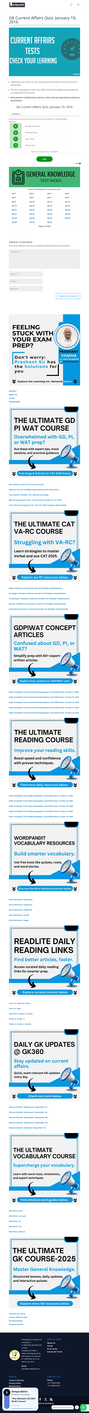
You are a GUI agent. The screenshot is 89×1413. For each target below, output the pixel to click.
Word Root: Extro (16, 1211)
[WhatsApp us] (83, 1407)
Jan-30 (32, 222)
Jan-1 (14, 193)
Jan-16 (67, 205)
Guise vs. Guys (15, 1008)
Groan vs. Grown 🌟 (17, 1019)
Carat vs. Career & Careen (19, 1003)
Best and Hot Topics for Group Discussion (26, 484)
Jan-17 (14, 210)
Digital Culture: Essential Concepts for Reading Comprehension (35, 588)
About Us (51, 1343)
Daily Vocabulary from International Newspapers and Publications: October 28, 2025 (44, 702)
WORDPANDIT (14, 402)
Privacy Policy (15, 1383)
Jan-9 (14, 201)
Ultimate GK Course (17, 1314)
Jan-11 (49, 201)
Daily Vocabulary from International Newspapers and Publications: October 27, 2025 (44, 707)
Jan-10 (32, 201)
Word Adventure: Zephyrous (20, 905)
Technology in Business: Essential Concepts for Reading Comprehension (39, 598)
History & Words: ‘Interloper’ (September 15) (27, 1128)
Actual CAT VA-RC (54, 1352)
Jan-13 (14, 205)
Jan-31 (49, 222)
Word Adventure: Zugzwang (20, 899)
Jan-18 (32, 210)
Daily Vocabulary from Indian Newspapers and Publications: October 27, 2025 (41, 811)
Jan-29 (14, 222)
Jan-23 (49, 214)
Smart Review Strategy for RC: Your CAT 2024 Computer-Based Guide (37, 505)
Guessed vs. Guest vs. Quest (21, 1014)
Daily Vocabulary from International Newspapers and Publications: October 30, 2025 (44, 697)
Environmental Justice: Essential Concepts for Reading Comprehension (38, 609)
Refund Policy (15, 1386)
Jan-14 (32, 205)
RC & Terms (52, 1349)
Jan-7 (49, 197)
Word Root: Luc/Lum (17, 1216)
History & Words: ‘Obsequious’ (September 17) (28, 1107)
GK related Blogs (16, 1321)
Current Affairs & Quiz (18, 1317)
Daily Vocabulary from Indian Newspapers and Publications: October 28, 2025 (41, 806)
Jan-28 (67, 218)
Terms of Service (16, 1380)
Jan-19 (49, 210)
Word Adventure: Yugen (19, 920)
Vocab (50, 1346)
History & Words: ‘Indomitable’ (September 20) (28, 1117)
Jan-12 (67, 201)
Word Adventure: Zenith (19, 915)
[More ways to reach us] (77, 1407)
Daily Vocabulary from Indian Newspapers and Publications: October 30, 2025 (41, 801)
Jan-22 (32, 214)
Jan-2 (32, 193)
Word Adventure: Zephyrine (20, 910)
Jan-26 (32, 218)
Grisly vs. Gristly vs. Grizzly (20, 1024)
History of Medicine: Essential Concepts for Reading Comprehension (37, 604)
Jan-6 (32, 197)
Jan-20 (67, 210)
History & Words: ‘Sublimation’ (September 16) (28, 1123)
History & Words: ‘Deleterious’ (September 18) (28, 1112)
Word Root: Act (15, 1226)
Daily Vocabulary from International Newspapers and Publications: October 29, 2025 (44, 713)
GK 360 (11, 398)
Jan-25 (14, 218)
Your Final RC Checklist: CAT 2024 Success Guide (29, 495)
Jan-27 (49, 218)
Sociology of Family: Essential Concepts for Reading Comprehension (37, 593)
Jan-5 (14, 197)
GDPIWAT (13, 391)
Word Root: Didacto (17, 1232)
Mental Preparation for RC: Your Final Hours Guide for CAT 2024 (35, 500)
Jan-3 (49, 193)
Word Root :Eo (15, 1221)
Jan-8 (67, 197)
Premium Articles (16, 1324)
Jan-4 (67, 193)
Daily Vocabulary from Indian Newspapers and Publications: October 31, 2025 (41, 796)
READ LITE (13, 395)
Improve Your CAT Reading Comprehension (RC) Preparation (34, 490)
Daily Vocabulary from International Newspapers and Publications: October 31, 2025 (44, 692)
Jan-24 (67, 214)
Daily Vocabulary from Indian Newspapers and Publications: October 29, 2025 (41, 816)
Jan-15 (49, 205)
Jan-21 (14, 214)
